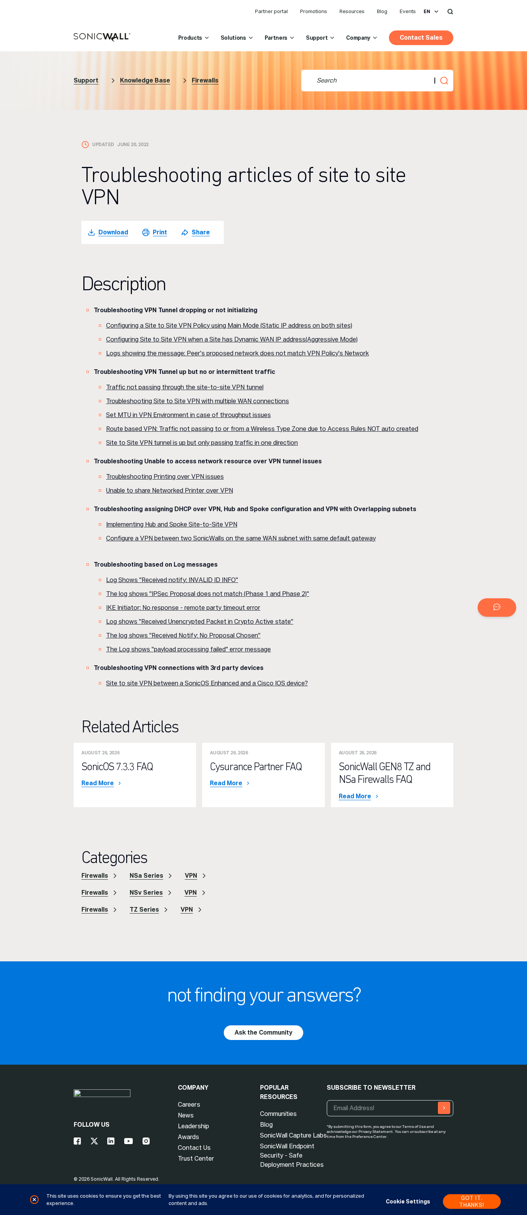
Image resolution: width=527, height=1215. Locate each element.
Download (113, 232)
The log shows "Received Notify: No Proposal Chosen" (183, 635)
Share (201, 232)
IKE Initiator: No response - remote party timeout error (183, 607)
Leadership (193, 1126)
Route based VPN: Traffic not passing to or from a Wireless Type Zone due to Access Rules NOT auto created (262, 428)
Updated (103, 144)
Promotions (313, 11)
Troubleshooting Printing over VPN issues (165, 476)
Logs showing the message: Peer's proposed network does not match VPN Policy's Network (237, 353)
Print (160, 232)
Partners (276, 38)
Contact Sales (421, 37)
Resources (352, 11)
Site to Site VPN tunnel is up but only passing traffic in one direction (202, 442)
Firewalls (205, 80)
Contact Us (194, 1147)
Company (358, 38)
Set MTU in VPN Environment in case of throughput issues (188, 415)
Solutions (233, 38)
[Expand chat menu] (497, 607)
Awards (188, 1137)
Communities (278, 1113)
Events (408, 11)
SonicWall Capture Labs (293, 1135)
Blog (382, 11)
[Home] (102, 37)
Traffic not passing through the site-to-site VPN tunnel (185, 387)
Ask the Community (263, 1032)
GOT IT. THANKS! (471, 1201)
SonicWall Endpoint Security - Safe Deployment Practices (292, 1155)
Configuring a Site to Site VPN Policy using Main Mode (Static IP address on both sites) (229, 325)
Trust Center (196, 1158)
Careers (189, 1104)
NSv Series (146, 892)
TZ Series (144, 909)
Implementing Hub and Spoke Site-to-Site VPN (171, 524)
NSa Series (146, 875)
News (186, 1115)
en (427, 11)
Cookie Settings (408, 1201)
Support (317, 38)
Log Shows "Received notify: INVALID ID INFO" (172, 580)
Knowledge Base (145, 80)
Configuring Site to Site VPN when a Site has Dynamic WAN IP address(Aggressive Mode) (232, 339)
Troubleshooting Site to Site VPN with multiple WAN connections (197, 401)
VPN (191, 875)
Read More (97, 783)
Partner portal (271, 11)
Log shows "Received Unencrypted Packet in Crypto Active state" (199, 621)
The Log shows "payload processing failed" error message (188, 649)
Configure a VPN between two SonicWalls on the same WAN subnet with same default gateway (241, 538)
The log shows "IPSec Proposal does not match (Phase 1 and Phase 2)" (207, 593)
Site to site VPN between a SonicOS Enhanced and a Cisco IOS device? (207, 683)
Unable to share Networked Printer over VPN (169, 490)
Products (190, 38)
